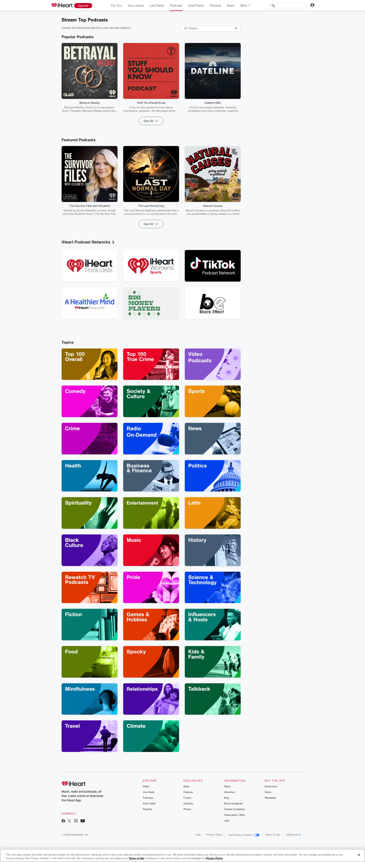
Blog (226, 797)
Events (187, 797)
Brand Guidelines (233, 803)
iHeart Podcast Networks (86, 242)
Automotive (271, 786)
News (231, 5)
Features (188, 792)
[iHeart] (61, 5)
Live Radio (157, 5)
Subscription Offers (234, 815)
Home (268, 792)
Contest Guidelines (234, 809)
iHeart (146, 786)
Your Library (136, 5)
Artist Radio (196, 5)
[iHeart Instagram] (76, 821)
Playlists (215, 5)
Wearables (270, 797)
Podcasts (176, 5)
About (227, 786)
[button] (112, 106)
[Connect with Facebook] (63, 821)
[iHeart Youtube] (82, 821)
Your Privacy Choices (240, 835)
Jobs (226, 820)
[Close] (359, 855)
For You (116, 5)
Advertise (229, 792)
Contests (188, 803)
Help (198, 834)
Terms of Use (272, 834)
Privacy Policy (214, 834)
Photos (187, 809)
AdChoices (292, 834)
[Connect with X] (69, 821)
